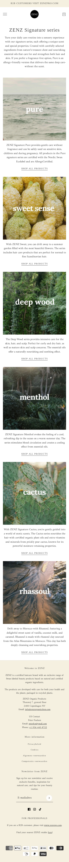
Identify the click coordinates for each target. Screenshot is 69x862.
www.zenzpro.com (53, 825)
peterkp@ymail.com (38, 724)
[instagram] (35, 809)
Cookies (34, 750)
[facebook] (29, 809)
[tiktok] (40, 809)
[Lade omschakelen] (5, 14)
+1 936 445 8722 (38, 727)
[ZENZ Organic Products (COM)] (34, 14)
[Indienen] (49, 798)
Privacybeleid (34, 744)
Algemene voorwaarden (34, 755)
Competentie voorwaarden (34, 761)
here (50, 832)
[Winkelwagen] (64, 14)
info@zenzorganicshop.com (37, 709)
